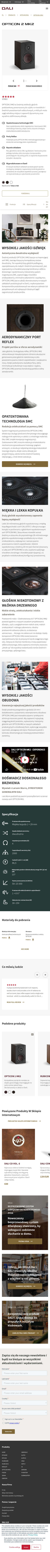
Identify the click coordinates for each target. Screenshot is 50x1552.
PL (3, 15)
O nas (3, 1490)
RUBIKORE (5, 1461)
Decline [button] (36, 1547)
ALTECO (23, 1458)
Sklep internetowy (7, 1493)
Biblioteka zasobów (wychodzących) (13, 1496)
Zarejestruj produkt (7, 1510)
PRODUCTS (11, 15)
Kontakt (4, 1513)
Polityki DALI (5, 1516)
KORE (3, 1452)
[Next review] (45, 975)
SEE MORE (25, 949)
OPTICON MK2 (24, 15)
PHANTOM (24, 1472)
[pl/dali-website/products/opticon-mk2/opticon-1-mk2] (18, 1053)
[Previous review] (37, 975)
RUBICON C (5, 1464)
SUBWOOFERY (25, 1475)
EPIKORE (4, 1455)
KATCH (23, 1464)
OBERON (4, 1478)
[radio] (3, 182)
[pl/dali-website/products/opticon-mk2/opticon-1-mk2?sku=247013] (13, 1092)
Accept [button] (26, 1547)
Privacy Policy (32, 1535)
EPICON (4, 1458)
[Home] (7, 8)
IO (22, 1467)
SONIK (4, 1475)
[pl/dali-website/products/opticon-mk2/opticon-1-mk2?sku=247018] (5, 1092)
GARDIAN (24, 1470)
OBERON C (24, 1452)
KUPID (23, 1455)
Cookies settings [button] (14, 1547)
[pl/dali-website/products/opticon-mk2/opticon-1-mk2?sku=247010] (9, 1092)
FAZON (4, 1472)
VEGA (22, 1461)
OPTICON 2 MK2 (38, 15)
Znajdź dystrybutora (8, 1507)
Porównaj (25, 193)
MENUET (4, 1467)
